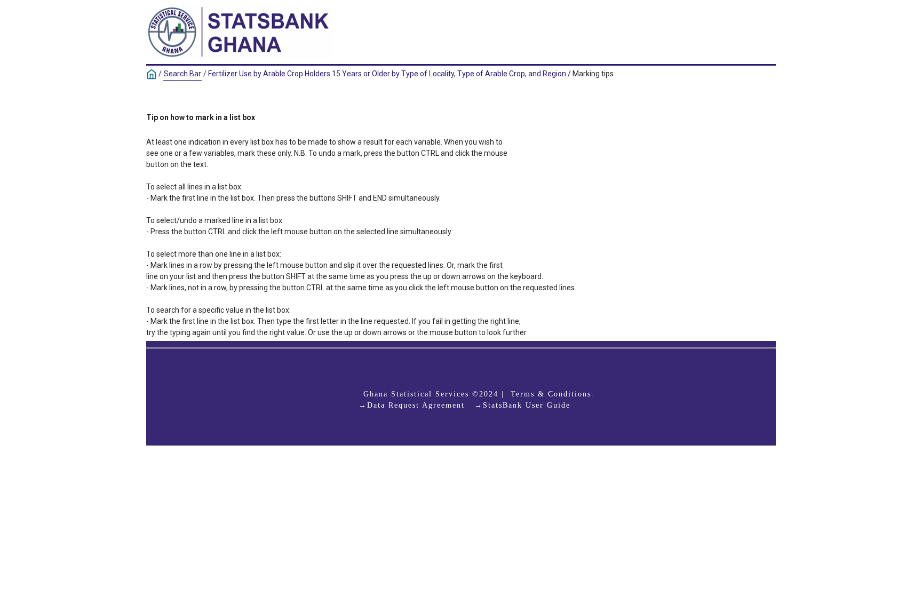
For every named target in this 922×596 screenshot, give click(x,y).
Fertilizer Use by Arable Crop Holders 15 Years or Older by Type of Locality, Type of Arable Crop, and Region (387, 73)
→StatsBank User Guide (522, 405)
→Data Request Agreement (412, 405)
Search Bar (182, 73)
